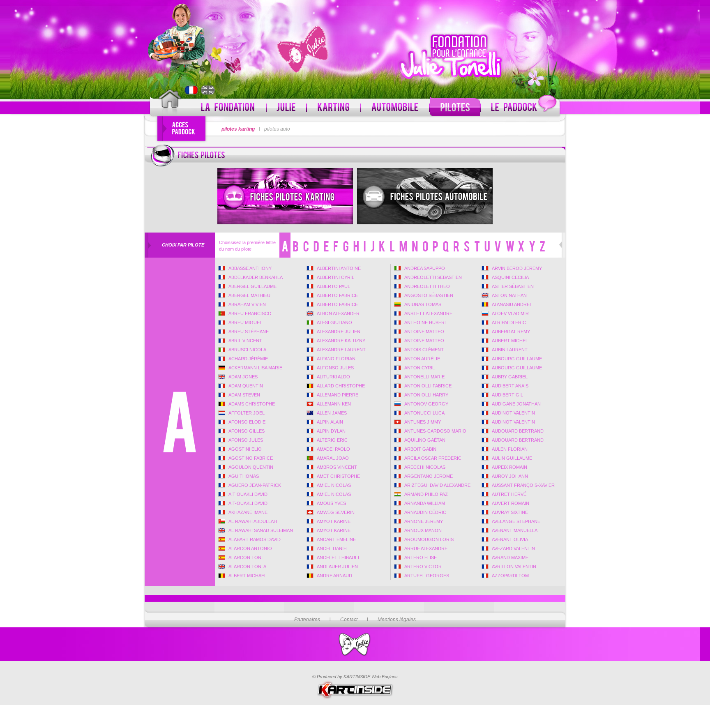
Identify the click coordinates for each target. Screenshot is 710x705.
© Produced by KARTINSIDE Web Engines (355, 676)
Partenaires (307, 619)
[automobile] (395, 107)
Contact (348, 619)
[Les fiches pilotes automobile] (425, 196)
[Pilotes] (455, 107)
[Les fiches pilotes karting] (285, 196)
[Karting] (333, 107)
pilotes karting (238, 129)
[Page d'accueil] (170, 103)
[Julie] (286, 107)
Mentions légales (397, 619)
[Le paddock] (520, 107)
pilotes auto (277, 129)
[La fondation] (227, 107)
